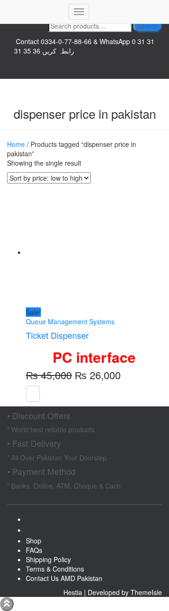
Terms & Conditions (55, 568)
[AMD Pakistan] (34, 11)
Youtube (33, 532)
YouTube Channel (84, 64)
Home (16, 144)
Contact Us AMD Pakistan (64, 578)
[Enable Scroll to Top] (7, 604)
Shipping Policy (48, 559)
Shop (33, 540)
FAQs (34, 550)
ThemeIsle (146, 592)
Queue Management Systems (70, 321)
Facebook (33, 522)
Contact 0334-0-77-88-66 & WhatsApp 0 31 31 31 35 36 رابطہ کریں (84, 46)
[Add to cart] (33, 394)
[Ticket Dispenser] (80, 252)
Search (147, 26)
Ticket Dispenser (57, 335)
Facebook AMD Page (84, 74)
